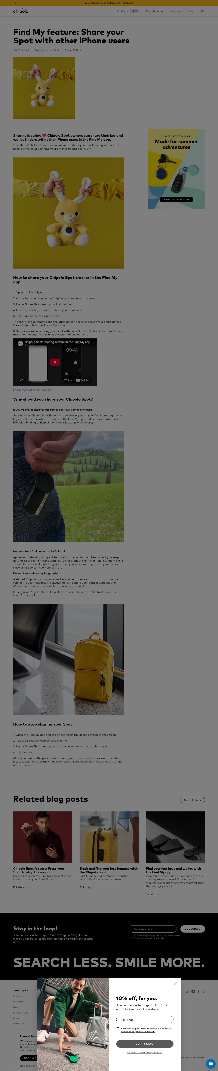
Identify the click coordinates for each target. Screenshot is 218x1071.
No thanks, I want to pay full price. (144, 1052)
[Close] (175, 983)
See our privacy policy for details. (138, 1031)
